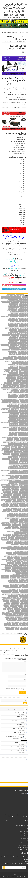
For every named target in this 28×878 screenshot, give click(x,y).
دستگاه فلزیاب (24, 495)
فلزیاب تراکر (18, 551)
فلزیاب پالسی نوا (10, 549)
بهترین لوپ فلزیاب (5, 399)
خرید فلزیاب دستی (24, 486)
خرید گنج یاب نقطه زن (23, 491)
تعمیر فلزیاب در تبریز (23, 417)
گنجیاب (4, 609)
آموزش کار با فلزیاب (10, 295)
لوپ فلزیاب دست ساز (15, 612)
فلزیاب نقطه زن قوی (23, 571)
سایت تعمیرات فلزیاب (5, 505)
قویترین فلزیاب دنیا (24, 584)
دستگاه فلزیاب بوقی (23, 496)
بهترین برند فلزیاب (7, 374)
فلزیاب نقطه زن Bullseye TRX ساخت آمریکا (19, 569)
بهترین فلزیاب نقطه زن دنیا (12, 396)
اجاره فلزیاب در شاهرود (14, 346)
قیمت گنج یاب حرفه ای (7, 599)
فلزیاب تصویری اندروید (12, 554)
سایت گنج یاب (15, 508)
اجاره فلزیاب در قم (15, 349)
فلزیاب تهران (7, 556)
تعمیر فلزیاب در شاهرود (14, 424)
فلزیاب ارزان (4, 538)
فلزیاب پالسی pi (9, 543)
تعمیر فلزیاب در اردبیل (6, 409)
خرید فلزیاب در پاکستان (14, 462)
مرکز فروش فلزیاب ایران (23, 619)
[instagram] (14, 874)
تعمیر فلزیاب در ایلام (14, 412)
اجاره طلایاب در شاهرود (23, 315)
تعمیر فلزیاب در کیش (13, 430)
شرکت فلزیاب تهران (6, 511)
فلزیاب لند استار (8, 566)
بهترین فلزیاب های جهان (13, 397)
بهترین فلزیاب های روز (14, 399)
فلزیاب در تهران (9, 561)
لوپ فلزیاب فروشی (6, 612)
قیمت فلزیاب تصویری (23, 595)
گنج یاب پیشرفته (13, 605)
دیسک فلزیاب (13, 500)
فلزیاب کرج (15, 566)
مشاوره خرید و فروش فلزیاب (22, 622)
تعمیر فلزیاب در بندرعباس (14, 414)
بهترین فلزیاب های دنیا (23, 399)
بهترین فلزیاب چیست (14, 387)
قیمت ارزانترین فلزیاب (23, 586)
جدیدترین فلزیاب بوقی (12, 443)
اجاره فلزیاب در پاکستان (13, 338)
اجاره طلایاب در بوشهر (23, 305)
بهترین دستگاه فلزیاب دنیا (11, 379)
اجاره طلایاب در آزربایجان (5, 296)
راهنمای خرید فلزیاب (5, 500)
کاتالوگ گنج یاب (17, 602)
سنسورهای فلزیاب (15, 511)
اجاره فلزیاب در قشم (23, 349)
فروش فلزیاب (17, 518)
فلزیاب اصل (16, 541)
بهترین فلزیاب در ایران (23, 389)
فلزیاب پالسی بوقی (15, 544)
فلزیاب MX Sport (24, 529)
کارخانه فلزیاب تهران (15, 604)
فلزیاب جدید (10, 557)
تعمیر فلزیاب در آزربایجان (14, 407)
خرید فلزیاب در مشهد (13, 481)
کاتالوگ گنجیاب (9, 602)
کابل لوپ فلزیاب (24, 602)
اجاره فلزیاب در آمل (13, 329)
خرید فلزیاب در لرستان (5, 480)
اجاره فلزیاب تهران (9, 328)
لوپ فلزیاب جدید (24, 612)
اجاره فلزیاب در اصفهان (23, 333)
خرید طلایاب (7, 447)
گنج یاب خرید (15, 607)
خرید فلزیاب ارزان (18, 452)
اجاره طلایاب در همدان (23, 326)
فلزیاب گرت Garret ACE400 (21, 716)
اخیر (26, 709)
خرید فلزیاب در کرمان (23, 478)
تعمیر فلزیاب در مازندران (23, 434)
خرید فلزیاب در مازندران (23, 481)
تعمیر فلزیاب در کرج (6, 427)
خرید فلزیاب (14, 265)
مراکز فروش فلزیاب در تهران (11, 617)
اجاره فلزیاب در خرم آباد (23, 343)
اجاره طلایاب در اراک (14, 298)
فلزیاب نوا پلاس (15, 571)
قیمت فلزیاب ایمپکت (23, 594)
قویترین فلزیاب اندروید (23, 579)
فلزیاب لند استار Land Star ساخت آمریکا (20, 567)
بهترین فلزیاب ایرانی (23, 386)
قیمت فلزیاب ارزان (24, 592)
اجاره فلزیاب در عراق (13, 348)
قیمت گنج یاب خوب (24, 600)
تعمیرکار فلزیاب (10, 440)
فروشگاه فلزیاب (8, 528)
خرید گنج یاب (7, 488)
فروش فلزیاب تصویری (23, 519)
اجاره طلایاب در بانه (24, 303)
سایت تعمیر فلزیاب (14, 505)
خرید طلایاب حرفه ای (6, 448)
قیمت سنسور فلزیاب (14, 586)
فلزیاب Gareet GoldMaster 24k (12, 736)
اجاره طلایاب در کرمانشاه (13, 320)
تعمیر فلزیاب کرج (6, 437)
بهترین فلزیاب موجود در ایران (14, 394)
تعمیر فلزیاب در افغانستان (13, 410)
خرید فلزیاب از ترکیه (23, 453)
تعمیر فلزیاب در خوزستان (13, 420)
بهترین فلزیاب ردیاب (24, 391)
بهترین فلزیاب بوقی (7, 386)
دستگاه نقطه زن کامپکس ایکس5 (18, 746)
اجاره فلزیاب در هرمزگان (8, 358)
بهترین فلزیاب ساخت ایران (22, 392)
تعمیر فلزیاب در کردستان (23, 429)
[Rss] (15, 874)
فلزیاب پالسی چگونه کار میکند (22, 546)
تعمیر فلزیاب (10, 405)
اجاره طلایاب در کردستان (14, 318)
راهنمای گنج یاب (8, 501)
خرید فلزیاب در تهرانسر (23, 467)
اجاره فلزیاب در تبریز (23, 339)
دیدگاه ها (16, 709)
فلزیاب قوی (18, 564)
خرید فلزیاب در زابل (14, 470)
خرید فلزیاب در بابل (6, 458)
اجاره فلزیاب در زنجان (14, 344)
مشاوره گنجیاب (24, 625)
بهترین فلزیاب (16, 382)
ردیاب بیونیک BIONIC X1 (20, 712)
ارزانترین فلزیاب (12, 364)
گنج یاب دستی (16, 609)
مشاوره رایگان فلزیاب (11, 622)
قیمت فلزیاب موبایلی (5, 597)
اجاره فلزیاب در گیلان (23, 354)
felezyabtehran (22, 41)
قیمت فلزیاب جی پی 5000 (13, 595)
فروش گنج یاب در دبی (23, 526)
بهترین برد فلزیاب (24, 374)
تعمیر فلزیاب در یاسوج (23, 437)
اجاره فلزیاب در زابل (23, 344)
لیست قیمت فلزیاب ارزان (7, 614)
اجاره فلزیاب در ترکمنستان (13, 339)
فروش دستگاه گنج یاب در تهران (22, 516)
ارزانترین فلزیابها (24, 369)
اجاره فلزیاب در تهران (23, 341)
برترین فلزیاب (7, 371)
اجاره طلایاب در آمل (23, 298)
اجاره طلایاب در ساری (23, 313)
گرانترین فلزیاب (7, 604)
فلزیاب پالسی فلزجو (13, 548)
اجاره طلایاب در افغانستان (12, 300)
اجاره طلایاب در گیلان (14, 321)
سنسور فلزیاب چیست (7, 510)
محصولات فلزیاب (24, 847)
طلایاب (11, 513)
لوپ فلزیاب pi (11, 610)
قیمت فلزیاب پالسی (6, 594)
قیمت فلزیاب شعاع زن (15, 597)
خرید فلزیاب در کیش (23, 480)
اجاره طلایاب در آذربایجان (16, 296)
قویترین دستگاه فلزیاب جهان (22, 577)
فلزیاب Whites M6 (10, 536)
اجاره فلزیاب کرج (24, 361)
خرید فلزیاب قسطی (15, 486)
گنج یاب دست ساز (24, 609)
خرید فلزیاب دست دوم (5, 485)
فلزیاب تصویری (25, 840)
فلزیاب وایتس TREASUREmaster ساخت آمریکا (19, 576)
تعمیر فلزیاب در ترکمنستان (13, 417)
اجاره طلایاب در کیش (23, 321)
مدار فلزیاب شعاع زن (19, 615)
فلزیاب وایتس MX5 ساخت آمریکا (21, 572)
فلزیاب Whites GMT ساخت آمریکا (21, 536)
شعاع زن (16, 513)
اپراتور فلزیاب (25, 296)
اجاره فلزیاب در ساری (5, 344)
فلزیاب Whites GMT (7, 534)
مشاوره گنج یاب (7, 624)
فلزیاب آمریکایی (11, 538)
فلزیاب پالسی (16, 543)
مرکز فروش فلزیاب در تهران (12, 619)
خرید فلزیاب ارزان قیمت (9, 452)
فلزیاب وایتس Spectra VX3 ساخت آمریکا (20, 574)
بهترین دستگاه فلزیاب (23, 376)
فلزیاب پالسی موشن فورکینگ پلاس (21, 549)
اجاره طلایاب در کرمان (23, 320)
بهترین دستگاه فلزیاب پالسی (22, 377)
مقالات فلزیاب (25, 849)
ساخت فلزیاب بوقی (7, 503)
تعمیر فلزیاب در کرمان (13, 429)
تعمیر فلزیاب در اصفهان (23, 410)
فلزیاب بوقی (10, 541)
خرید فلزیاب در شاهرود (23, 473)
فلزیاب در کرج (24, 562)
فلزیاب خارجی (10, 559)
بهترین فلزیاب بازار (15, 386)
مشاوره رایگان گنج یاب (23, 624)
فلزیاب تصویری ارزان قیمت (22, 554)
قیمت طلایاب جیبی (9, 587)
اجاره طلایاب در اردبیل (5, 298)
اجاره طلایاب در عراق (23, 316)
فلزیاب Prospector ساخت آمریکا (21, 533)
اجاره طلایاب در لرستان (23, 323)
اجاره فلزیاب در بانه (24, 336)
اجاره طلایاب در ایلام (14, 301)
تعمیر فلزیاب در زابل (23, 422)
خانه (27, 32)
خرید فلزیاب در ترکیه (23, 465)
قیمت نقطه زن (6, 600)
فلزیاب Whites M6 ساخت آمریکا (21, 538)
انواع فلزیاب (22, 32)
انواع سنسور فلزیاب (7, 369)
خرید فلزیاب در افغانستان (13, 457)
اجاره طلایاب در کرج (23, 318)
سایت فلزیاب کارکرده (23, 508)
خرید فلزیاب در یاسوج (23, 485)
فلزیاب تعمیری (13, 556)
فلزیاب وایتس (8, 571)
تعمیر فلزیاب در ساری (5, 422)
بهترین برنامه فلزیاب (16, 374)
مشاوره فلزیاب (15, 624)
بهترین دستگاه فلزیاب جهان (11, 377)
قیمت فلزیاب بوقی (15, 594)
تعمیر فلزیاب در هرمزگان (23, 435)
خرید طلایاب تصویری (15, 448)
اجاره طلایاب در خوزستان (12, 310)
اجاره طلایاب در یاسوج (14, 326)
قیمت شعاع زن (6, 586)
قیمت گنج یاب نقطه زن (15, 600)
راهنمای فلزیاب (15, 501)
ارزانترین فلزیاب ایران (23, 366)
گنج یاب (26, 605)
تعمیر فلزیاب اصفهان (23, 407)
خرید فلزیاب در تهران (14, 465)
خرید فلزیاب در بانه (24, 460)
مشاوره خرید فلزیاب (11, 620)
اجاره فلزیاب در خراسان (14, 341)
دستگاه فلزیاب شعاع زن (5, 496)
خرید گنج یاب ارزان (24, 490)
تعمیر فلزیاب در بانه (24, 414)
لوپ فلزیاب (18, 610)
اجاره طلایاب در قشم (14, 316)
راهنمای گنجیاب (24, 503)
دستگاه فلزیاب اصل (17, 495)
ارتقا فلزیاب (8, 361)
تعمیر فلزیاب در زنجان (14, 422)
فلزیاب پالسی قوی (5, 548)
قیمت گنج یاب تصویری (17, 599)
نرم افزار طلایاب (24, 627)
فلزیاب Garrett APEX (21, 724)
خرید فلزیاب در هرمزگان (23, 483)
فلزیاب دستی (18, 562)
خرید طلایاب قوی (5, 450)
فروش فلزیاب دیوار (14, 521)
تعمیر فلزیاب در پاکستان (14, 415)
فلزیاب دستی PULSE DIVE (19, 732)
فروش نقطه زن (15, 528)
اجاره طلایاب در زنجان (14, 311)
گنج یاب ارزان (20, 605)
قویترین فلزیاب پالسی (23, 581)
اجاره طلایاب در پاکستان (13, 305)
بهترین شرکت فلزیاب (23, 382)
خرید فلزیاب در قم (6, 475)
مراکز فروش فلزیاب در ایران (22, 617)
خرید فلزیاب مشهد (24, 488)
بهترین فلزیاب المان (8, 382)
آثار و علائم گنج (25, 828)
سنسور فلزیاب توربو (16, 510)
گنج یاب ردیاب (10, 609)
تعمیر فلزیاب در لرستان (14, 432)
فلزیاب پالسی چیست (11, 546)
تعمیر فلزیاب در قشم (23, 427)
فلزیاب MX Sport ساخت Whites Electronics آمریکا (17, 531)
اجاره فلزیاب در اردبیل (14, 331)
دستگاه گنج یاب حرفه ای (13, 498)
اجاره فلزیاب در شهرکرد (23, 348)
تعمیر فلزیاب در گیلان (23, 432)
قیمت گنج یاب (25, 599)
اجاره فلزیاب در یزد (4, 359)
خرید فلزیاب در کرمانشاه (13, 478)
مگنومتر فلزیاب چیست (16, 625)
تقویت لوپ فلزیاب (24, 442)
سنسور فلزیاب (24, 510)
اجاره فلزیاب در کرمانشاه (23, 353)
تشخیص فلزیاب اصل (13, 404)
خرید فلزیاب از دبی (15, 453)
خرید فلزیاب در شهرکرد (13, 473)
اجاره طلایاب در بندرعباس (14, 303)
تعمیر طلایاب (16, 405)
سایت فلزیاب (5, 506)
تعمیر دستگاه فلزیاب (23, 405)
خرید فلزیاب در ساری (23, 472)
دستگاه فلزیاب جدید (15, 496)
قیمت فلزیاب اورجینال (7, 592)
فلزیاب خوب (25, 561)
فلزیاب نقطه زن (8, 567)
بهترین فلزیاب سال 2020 (12, 392)
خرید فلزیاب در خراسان (13, 467)
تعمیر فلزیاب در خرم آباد (23, 420)
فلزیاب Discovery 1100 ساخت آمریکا (10, 651)
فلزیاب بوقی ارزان (24, 543)
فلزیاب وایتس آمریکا (5, 576)
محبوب (21, 709)
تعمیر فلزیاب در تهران (23, 419)
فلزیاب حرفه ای (17, 559)
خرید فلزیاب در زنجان (5, 470)
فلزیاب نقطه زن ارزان (6, 569)
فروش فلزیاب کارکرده (14, 523)
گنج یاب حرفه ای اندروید (23, 607)
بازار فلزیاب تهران (15, 371)
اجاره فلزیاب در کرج (6, 349)
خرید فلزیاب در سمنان (14, 472)
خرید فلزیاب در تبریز (23, 463)
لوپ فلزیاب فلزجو (24, 614)
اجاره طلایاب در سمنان (14, 313)
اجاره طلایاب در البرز (23, 301)
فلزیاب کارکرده (11, 564)
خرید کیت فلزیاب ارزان (15, 488)
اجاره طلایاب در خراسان (14, 308)
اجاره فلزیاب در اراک (23, 331)
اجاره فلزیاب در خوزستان (12, 343)
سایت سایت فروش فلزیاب (14, 506)
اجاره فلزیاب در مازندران (23, 356)
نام (25, 674)
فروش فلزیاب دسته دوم (23, 521)
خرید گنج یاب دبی (16, 490)
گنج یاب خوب (8, 607)
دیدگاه (24, 661)
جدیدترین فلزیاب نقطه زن (22, 445)
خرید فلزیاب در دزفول (23, 470)
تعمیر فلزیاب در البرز (23, 412)
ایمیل (24, 679)
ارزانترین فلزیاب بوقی (14, 366)
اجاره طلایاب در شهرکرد (13, 315)
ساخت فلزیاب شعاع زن (23, 505)
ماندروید (26, 615)
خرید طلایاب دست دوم (14, 450)
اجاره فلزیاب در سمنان (23, 346)
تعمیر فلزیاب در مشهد (13, 434)
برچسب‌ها (10, 709)
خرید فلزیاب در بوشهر (23, 462)
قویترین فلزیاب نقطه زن (15, 584)
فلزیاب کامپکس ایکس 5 (23, 566)
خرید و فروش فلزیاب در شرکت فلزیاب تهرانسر (19, 493)
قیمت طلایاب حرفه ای (23, 589)
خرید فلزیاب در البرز (23, 458)
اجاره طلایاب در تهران (23, 308)
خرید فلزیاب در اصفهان (23, 457)
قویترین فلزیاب (13, 577)
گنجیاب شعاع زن (24, 610)
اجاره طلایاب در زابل (23, 311)
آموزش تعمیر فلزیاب (19, 295)
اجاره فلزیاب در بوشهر (23, 338)
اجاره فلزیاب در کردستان (23, 351)
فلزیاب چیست (24, 559)
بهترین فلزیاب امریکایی (23, 384)
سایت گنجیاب (9, 508)
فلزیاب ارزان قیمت (24, 539)
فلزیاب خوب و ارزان (17, 561)
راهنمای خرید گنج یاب (23, 501)
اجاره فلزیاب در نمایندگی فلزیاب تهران (20, 358)
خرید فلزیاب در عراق (23, 475)
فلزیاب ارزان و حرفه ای (15, 539)
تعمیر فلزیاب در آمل (24, 409)
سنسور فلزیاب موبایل (23, 511)
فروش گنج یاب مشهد (23, 528)
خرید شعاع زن (14, 447)
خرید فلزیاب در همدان (13, 483)
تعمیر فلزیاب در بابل (6, 412)
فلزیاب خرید (4, 559)
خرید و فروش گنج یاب (5, 493)
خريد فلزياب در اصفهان (6, 445)
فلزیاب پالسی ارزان (24, 544)
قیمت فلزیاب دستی (24, 597)
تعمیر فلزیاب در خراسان (14, 419)
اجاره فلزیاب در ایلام (14, 334)
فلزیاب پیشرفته (24, 551)
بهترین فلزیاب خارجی (5, 387)
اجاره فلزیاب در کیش (13, 353)
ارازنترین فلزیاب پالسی (15, 361)
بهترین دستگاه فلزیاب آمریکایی (13, 376)
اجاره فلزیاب (16, 328)
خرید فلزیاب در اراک (23, 455)
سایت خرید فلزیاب (24, 506)
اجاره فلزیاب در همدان (23, 359)
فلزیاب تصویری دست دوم (22, 556)
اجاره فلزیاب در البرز (23, 334)
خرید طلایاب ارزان (24, 448)
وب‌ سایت (24, 683)
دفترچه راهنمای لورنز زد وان (22, 500)
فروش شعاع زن (24, 518)
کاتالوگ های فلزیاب (24, 604)
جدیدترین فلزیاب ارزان (7, 442)
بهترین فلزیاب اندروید (14, 384)
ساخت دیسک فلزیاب (16, 503)
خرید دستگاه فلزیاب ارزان (23, 447)
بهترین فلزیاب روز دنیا (15, 391)
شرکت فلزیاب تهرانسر (23, 513)
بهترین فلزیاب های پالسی (23, 397)
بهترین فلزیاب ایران (5, 384)
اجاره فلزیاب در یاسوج (14, 359)
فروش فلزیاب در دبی (14, 519)
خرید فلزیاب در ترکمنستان (13, 463)
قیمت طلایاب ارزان (17, 587)
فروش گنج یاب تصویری (7, 524)
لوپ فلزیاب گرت (16, 614)
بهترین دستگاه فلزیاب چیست (22, 379)
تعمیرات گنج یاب (17, 440)
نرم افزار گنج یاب (9, 627)
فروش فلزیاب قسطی (23, 523)
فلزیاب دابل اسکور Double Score (18, 720)
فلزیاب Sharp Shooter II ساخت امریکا (20, 534)
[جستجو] (4, 867)
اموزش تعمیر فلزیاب (16, 369)
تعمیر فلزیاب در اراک (15, 409)
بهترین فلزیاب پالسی (23, 387)
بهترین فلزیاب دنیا (6, 389)
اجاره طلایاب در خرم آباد (23, 310)
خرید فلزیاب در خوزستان (13, 468)
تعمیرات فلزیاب (24, 440)
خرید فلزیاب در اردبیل (14, 455)
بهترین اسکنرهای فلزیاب (13, 372)
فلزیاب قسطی (24, 564)
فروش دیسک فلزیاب (11, 516)
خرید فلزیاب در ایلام (15, 458)
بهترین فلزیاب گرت (24, 394)
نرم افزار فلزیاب (17, 627)
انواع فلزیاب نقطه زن (23, 371)
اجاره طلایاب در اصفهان (23, 300)
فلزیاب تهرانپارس (24, 557)
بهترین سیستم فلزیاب (11, 381)
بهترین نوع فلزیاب (16, 402)
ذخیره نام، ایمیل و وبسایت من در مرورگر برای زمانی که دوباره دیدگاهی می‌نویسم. (15, 689)
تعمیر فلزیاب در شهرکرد (23, 425)
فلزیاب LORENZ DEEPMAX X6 (19, 728)
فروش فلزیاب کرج (5, 523)
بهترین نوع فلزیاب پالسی (7, 402)
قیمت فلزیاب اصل (16, 592)
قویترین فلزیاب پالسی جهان (13, 581)
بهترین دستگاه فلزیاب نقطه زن (22, 381)
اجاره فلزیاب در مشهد (13, 356)
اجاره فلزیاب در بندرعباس (14, 336)
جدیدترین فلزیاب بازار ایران (22, 443)
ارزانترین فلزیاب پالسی (23, 367)
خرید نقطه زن (15, 491)
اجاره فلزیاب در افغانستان (13, 333)
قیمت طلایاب (25, 587)
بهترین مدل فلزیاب (24, 402)
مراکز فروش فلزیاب (9, 615)
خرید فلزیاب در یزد (14, 485)
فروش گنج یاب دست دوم (13, 526)
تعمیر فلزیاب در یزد (14, 437)
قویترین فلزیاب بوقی (14, 579)
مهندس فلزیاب (7, 625)
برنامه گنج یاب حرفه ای (23, 372)
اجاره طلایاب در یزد (24, 328)
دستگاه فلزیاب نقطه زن (23, 498)
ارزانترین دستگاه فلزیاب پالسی (22, 364)
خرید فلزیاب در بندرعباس (14, 460)
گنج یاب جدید (6, 605)
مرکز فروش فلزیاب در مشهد (22, 620)
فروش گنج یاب (24, 524)
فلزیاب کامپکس (4, 564)
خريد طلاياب (14, 445)
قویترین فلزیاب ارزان (5, 577)
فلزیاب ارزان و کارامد (23, 541)
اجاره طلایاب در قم (5, 316)
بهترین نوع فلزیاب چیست (23, 404)
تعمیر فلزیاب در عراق (13, 425)
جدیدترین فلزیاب (16, 442)
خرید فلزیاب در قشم (14, 475)
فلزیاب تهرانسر (16, 557)
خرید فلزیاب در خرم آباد (23, 468)
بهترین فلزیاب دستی (14, 389)
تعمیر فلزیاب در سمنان (23, 424)
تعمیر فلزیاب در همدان (13, 435)
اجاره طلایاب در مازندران (13, 323)
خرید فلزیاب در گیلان (14, 480)
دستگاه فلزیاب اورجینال (8, 495)
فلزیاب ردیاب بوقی (11, 562)
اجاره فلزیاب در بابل (5, 334)
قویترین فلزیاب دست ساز (14, 582)
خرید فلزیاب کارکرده (6, 486)
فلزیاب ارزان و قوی (5, 539)
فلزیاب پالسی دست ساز (23, 548)
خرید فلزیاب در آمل (6, 453)
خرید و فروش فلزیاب (7, 491)
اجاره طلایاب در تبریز (23, 306)
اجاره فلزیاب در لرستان (14, 354)
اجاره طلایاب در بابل (5, 301)
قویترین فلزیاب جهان (23, 582)
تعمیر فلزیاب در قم (15, 427)
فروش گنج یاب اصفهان (16, 524)
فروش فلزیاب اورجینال (9, 518)
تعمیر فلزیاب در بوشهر (23, 415)
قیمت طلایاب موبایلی (14, 589)
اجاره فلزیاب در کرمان (13, 351)
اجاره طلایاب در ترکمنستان (13, 306)
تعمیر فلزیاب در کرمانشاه (23, 430)
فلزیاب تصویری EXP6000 (20, 742)
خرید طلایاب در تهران (23, 450)
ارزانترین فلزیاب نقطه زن (13, 367)
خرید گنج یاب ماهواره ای (7, 490)
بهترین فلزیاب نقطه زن (23, 396)
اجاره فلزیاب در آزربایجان (23, 329)
